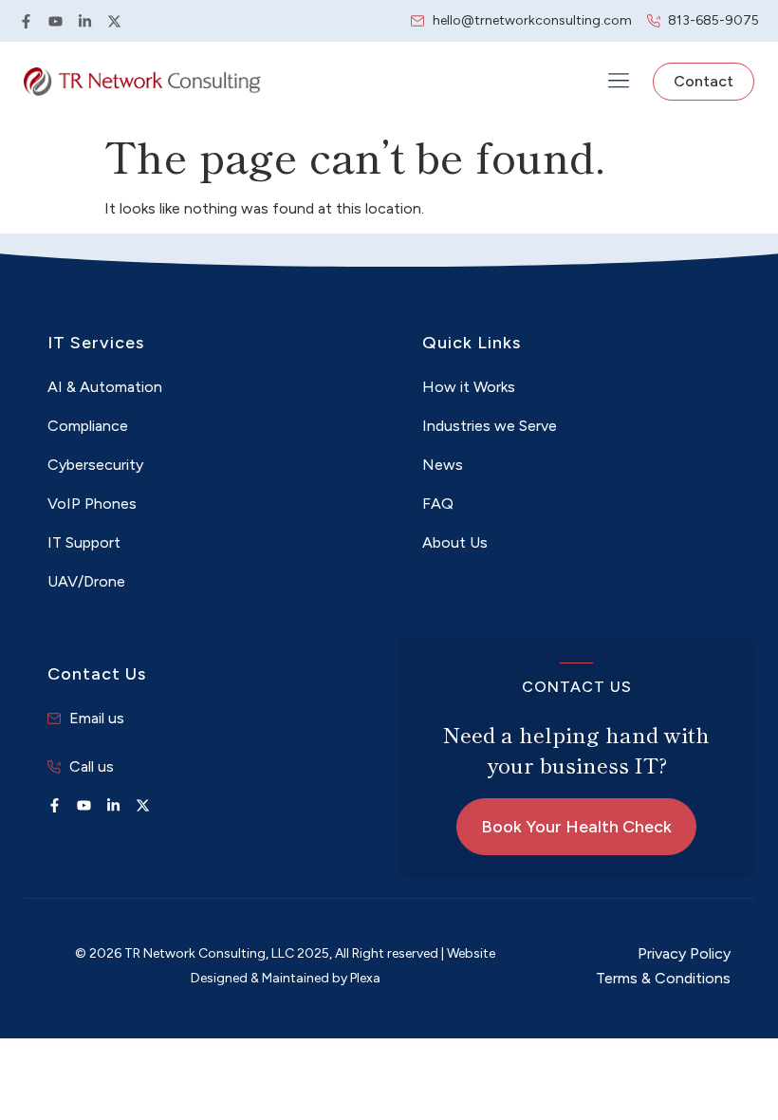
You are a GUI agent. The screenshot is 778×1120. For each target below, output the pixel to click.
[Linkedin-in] (85, 21)
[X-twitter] (114, 21)
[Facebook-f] (26, 21)
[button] (618, 82)
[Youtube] (55, 21)
